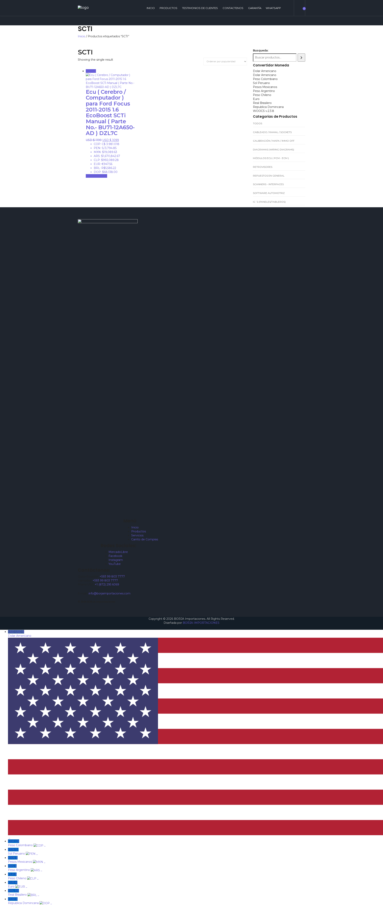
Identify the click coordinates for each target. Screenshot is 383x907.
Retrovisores (262, 166)
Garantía (254, 8)
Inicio (81, 36)
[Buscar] (301, 57)
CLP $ (23, 876)
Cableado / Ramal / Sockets (272, 132)
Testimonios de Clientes (200, 8)
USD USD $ (20, 734)
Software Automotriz (269, 192)
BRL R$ (23, 892)
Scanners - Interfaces (268, 184)
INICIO (151, 8)
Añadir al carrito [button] (96, 176)
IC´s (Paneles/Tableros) (269, 201)
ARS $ (25, 868)
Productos (168, 8)
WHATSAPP (273, 8)
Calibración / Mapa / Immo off (273, 140)
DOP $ (30, 901)
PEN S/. (23, 851)
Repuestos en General (268, 175)
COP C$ (26, 843)
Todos (257, 123)
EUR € (17, 884)
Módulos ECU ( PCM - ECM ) (271, 158)
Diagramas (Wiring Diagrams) (273, 149)
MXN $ (26, 860)
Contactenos (233, 8)
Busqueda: (260, 50)
